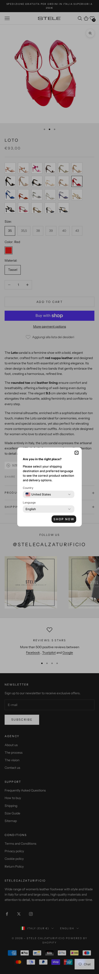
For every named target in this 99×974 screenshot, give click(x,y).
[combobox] (38, 494)
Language (29, 502)
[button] (76, 452)
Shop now (63, 519)
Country (28, 488)
